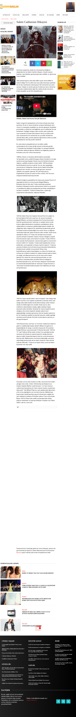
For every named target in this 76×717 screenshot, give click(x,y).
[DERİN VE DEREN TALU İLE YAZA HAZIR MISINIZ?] (11, 572)
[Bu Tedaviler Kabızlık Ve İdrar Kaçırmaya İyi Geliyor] (8, 80)
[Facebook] (32, 63)
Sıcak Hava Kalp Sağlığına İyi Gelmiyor (37, 673)
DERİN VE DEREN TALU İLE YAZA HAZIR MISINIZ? (38, 573)
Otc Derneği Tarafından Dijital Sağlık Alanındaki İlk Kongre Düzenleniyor (8, 69)
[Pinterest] (43, 63)
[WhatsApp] (49, 63)
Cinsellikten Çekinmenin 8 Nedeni (9, 658)
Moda (23, 571)
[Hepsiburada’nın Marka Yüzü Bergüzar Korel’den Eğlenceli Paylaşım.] (11, 599)
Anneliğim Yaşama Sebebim (32, 626)
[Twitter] (38, 63)
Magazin (14, 19)
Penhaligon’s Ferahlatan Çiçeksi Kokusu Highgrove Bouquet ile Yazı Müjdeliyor (63, 646)
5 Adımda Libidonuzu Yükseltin (9, 656)
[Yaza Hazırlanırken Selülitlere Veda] (70, 7)
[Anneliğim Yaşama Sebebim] (11, 625)
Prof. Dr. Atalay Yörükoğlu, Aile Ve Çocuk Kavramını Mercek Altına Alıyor (69, 64)
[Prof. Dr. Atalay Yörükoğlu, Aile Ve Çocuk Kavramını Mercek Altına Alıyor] (60, 64)
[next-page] (62, 72)
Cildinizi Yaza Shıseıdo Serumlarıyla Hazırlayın (12, 683)
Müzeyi (18, 552)
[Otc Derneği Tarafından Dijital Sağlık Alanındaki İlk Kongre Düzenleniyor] (8, 60)
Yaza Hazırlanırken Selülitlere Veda (10, 671)
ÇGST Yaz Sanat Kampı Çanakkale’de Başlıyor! (6, 108)
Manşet (24, 583)
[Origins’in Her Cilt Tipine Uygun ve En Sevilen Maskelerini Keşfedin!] (11, 612)
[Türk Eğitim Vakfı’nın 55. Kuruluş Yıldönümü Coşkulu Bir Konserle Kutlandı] (11, 586)
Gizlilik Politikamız (32, 700)
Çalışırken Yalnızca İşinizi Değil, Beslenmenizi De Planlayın (69, 38)
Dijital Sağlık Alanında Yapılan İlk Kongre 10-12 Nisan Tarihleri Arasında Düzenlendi (7, 49)
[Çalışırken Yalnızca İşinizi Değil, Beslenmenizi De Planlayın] (60, 38)
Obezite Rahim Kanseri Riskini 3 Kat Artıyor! (38, 680)
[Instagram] (63, 701)
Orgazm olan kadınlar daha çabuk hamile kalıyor (13, 653)
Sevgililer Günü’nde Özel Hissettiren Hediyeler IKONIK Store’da (63, 659)
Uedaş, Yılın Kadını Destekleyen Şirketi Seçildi (69, 56)
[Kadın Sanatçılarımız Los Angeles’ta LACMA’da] (60, 47)
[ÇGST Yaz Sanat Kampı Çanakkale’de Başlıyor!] (8, 99)
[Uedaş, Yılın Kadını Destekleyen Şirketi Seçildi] (60, 56)
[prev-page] (59, 72)
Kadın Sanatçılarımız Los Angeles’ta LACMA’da (69, 47)
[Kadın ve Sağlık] (9, 6)
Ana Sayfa (4, 19)
